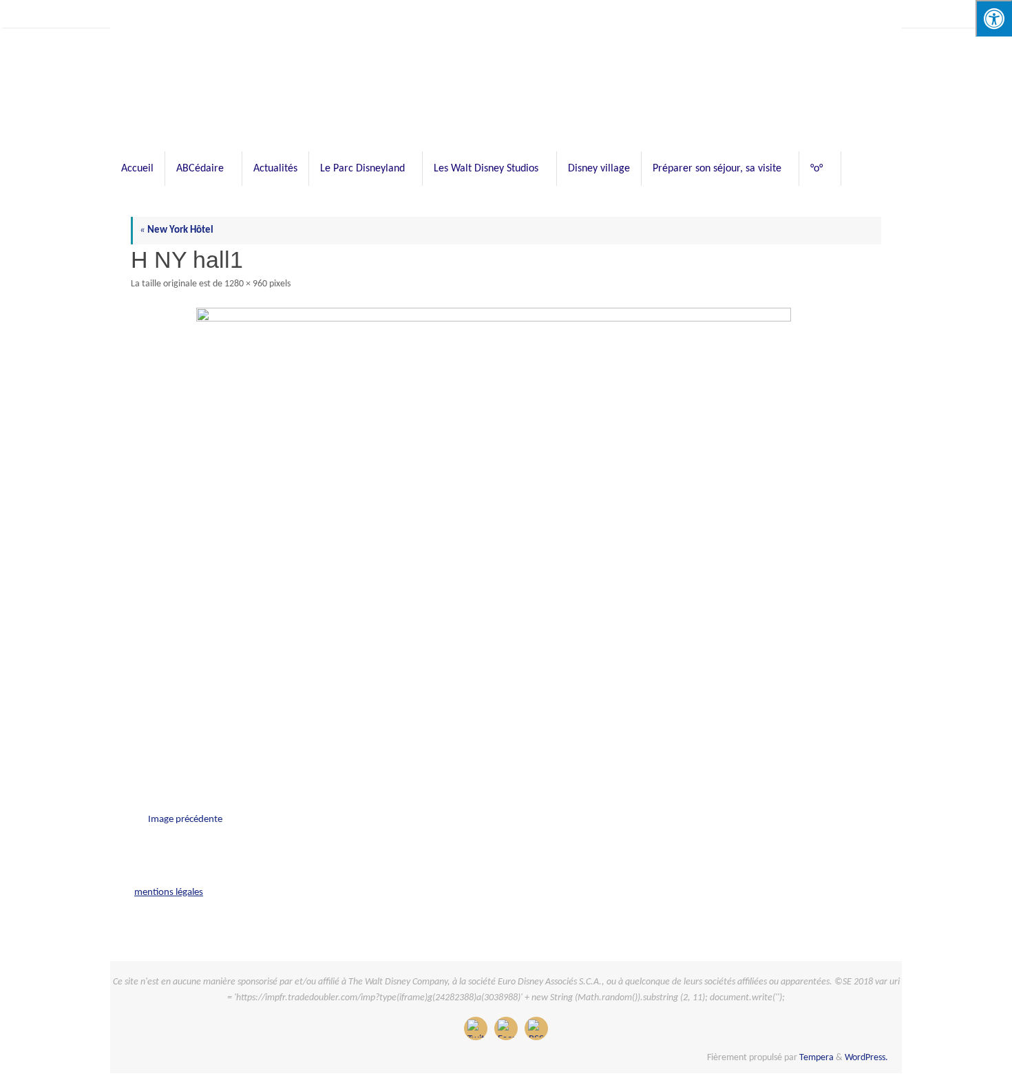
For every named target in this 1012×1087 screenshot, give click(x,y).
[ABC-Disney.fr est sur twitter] (475, 1028)
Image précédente (185, 819)
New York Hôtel (176, 230)
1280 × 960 (245, 283)
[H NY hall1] (506, 540)
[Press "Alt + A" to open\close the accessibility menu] (994, 18)
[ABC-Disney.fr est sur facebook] (506, 1028)
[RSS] (536, 1028)
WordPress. (866, 1057)
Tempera (816, 1057)
